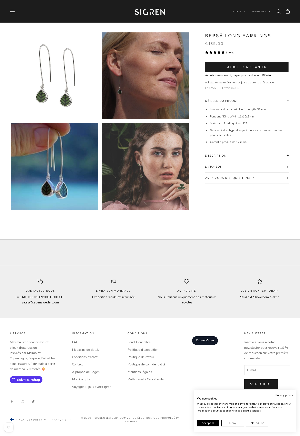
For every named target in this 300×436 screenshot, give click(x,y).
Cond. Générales (139, 342)
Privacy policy (284, 395)
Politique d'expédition (143, 349)
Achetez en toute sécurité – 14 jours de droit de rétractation (240, 82)
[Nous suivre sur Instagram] (22, 401)
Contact (77, 364)
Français (258, 11)
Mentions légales (140, 372)
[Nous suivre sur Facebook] (12, 401)
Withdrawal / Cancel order (146, 379)
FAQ (75, 342)
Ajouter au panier (247, 67)
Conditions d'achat (85, 357)
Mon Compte (81, 379)
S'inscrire (261, 384)
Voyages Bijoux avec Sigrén (91, 387)
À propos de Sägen (86, 372)
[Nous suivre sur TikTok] (33, 401)
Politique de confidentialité (147, 364)
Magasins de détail (85, 349)
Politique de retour (141, 357)
